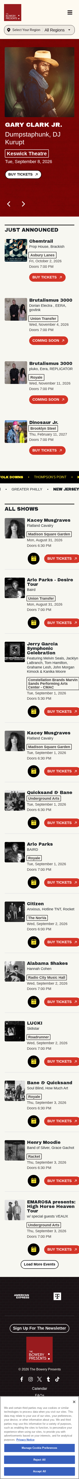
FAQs (39, 1395)
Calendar (39, 1389)
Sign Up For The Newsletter (39, 1328)
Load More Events (39, 1264)
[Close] (74, 1401)
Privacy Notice (25, 1439)
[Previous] (9, 203)
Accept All (39, 1471)
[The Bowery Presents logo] (12, 12)
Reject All (39, 1459)
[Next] (22, 203)
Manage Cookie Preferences (39, 1447)
